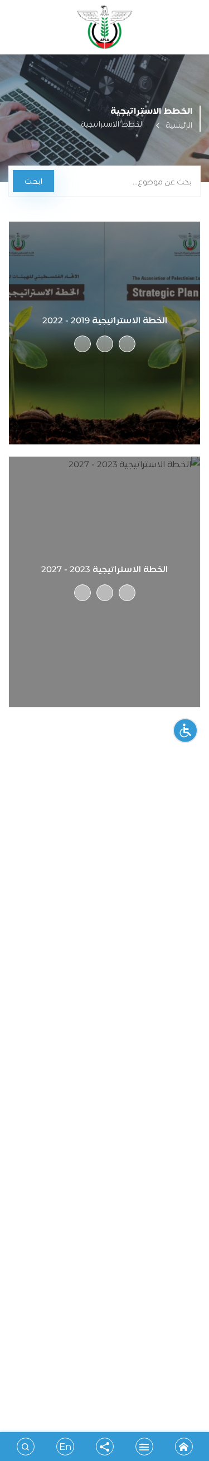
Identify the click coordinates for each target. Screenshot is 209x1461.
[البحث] (26, 1446)
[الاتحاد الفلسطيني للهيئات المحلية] (105, 30)
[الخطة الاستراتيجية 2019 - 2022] (127, 344)
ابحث (33, 181)
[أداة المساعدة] (185, 730)
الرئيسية (179, 125)
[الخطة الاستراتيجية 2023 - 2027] (127, 592)
